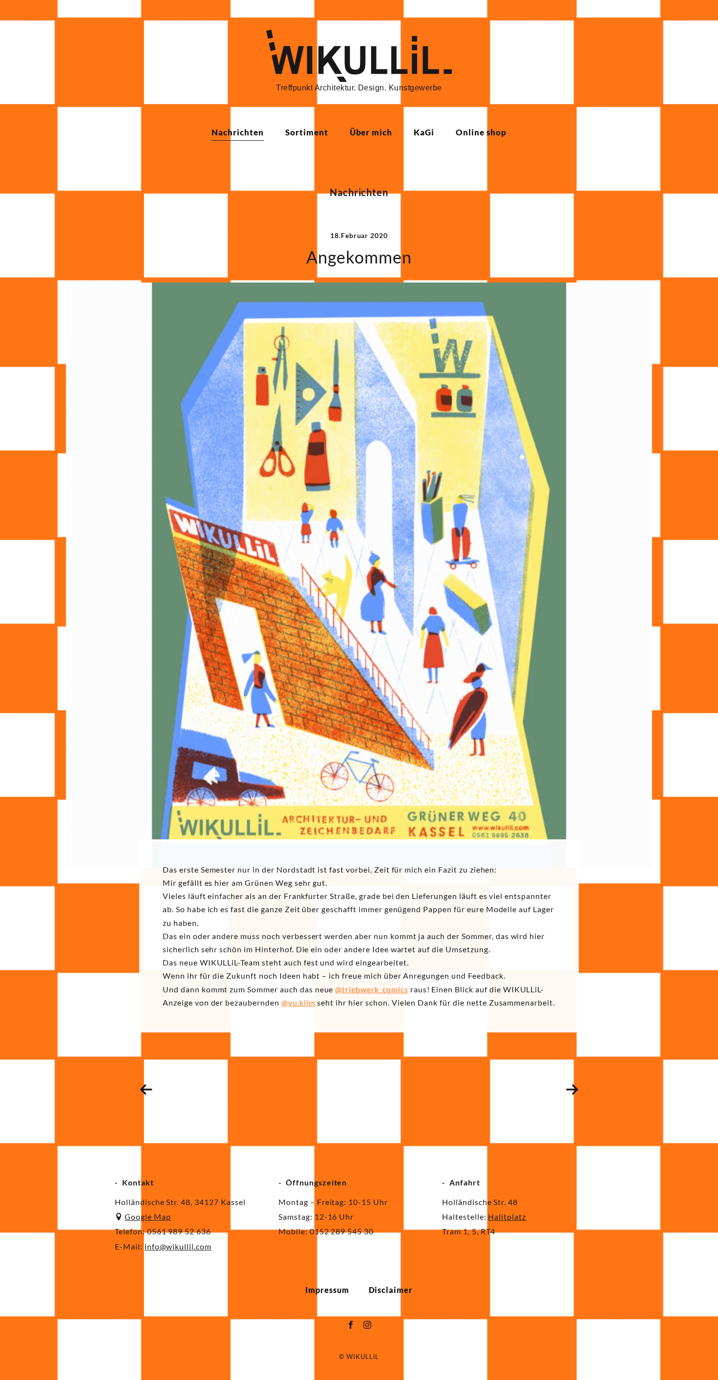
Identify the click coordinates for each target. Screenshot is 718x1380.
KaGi (424, 132)
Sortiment (306, 132)
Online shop (481, 132)
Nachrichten (237, 132)
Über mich (371, 132)
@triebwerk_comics (371, 989)
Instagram (367, 1325)
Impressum (327, 1289)
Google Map (148, 1216)
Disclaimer (391, 1289)
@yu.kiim (298, 1002)
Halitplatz (507, 1216)
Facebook (351, 1325)
